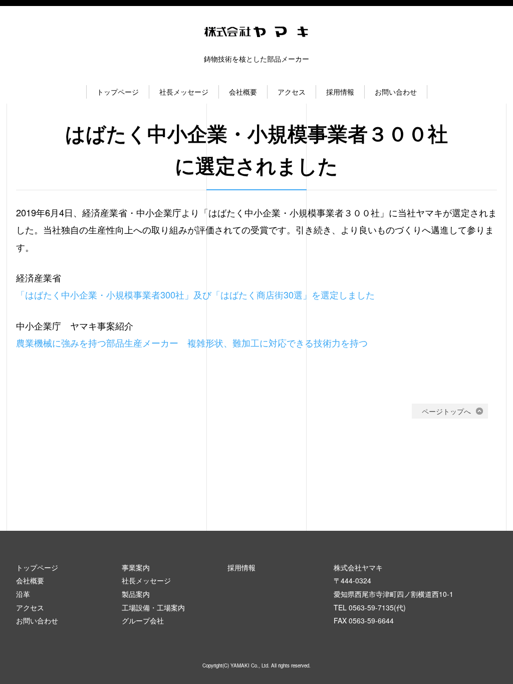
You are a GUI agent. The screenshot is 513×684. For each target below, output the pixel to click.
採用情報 (340, 92)
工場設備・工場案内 (153, 607)
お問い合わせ (396, 92)
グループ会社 (143, 620)
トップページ (118, 92)
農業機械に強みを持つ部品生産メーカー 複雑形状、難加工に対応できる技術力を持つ (192, 342)
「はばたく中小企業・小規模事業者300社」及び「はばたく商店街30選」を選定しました (195, 294)
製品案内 (136, 594)
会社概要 (243, 92)
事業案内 (136, 567)
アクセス (292, 92)
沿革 (23, 594)
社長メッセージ (183, 92)
